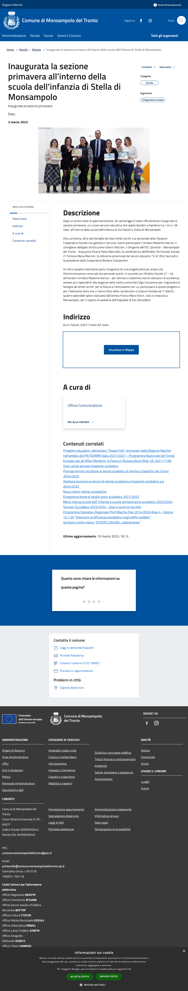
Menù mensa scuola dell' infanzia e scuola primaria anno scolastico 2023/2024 (118, 501)
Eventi (145, 788)
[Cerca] (181, 20)
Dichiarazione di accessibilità (112, 829)
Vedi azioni (166, 67)
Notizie (36, 49)
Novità (23, 49)
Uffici (5, 763)
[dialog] (94, 969)
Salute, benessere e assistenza (114, 772)
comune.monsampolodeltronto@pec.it (27, 853)
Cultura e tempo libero (62, 757)
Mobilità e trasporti (60, 783)
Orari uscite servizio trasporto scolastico (90, 465)
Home (10, 49)
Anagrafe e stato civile (62, 750)
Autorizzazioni (104, 779)
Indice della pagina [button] (23, 207)
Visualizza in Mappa (121, 350)
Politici (6, 777)
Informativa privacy (107, 816)
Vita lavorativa (57, 763)
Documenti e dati (13, 790)
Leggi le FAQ (56, 822)
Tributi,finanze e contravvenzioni (115, 759)
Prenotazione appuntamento (66, 809)
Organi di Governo (13, 750)
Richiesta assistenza (61, 829)
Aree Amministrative (15, 757)
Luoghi (145, 782)
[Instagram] (148, 20)
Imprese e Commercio (61, 770)
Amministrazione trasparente (113, 809)
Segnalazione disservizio (63, 816)
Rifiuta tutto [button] (109, 976)
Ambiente (101, 766)
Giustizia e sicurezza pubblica (113, 752)
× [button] (183, 951)
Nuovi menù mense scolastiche (84, 491)
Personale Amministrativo (18, 783)
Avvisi (145, 763)
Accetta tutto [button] (79, 976)
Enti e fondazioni (12, 770)
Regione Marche (12, 5)
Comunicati (148, 757)
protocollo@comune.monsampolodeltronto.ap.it (33, 866)
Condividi (147, 67)
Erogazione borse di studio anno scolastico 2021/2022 (101, 496)
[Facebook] (139, 20)
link (129, 968)
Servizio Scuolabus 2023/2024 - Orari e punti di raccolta (102, 506)
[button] (93, 985)
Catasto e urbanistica (61, 777)
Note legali (101, 822)
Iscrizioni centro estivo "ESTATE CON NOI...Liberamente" (101, 522)
